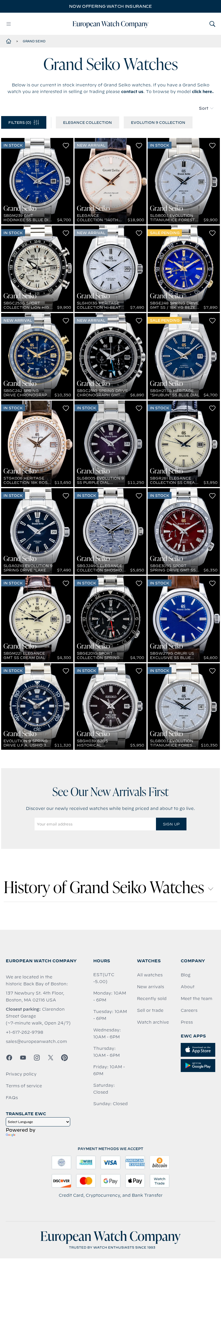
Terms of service (24, 1086)
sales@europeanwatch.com (36, 1041)
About (188, 986)
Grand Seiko (34, 41)
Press (187, 1022)
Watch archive (153, 1022)
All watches (150, 975)
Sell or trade (150, 1010)
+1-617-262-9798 (24, 1032)
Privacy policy (21, 1074)
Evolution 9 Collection (158, 122)
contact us (132, 91)
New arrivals (150, 986)
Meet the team (196, 998)
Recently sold (152, 998)
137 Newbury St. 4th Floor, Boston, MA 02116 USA (35, 996)
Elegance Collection (87, 122)
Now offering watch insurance (110, 6)
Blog (185, 975)
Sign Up (171, 824)
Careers (189, 1010)
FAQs (12, 1097)
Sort (203, 108)
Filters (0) (19, 122)
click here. (203, 91)
